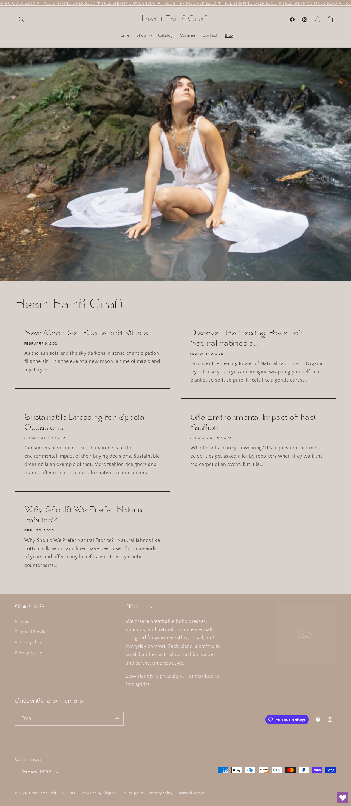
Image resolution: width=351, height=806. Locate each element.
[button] (21, 19)
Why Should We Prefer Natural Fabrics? (84, 515)
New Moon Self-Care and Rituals (86, 334)
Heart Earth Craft (42, 793)
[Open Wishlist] (342, 797)
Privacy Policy (28, 652)
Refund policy (28, 642)
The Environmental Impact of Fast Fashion (253, 423)
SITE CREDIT (69, 793)
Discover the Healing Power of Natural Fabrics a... (246, 339)
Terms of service (192, 793)
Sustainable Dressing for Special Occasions (85, 423)
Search (21, 621)
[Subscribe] (116, 719)
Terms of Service (31, 631)
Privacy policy (161, 793)
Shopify (109, 793)
